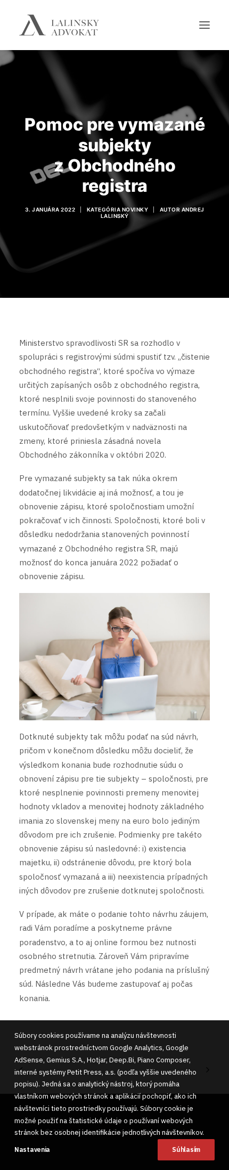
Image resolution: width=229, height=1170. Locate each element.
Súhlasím (186, 1149)
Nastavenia (32, 1149)
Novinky (135, 209)
